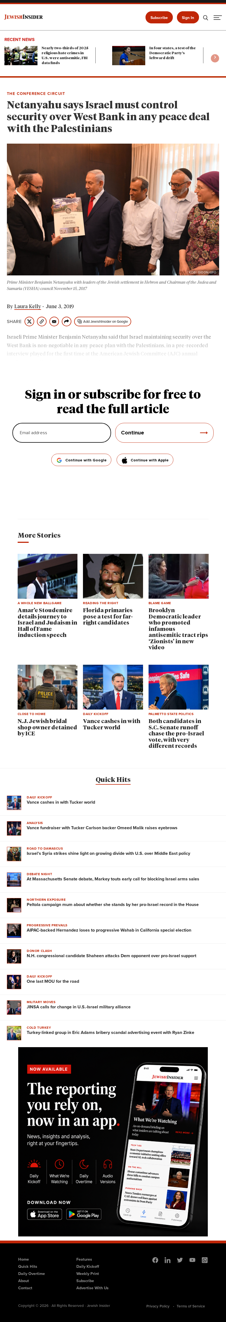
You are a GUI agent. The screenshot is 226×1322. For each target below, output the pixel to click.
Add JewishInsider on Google (105, 321)
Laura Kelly (27, 306)
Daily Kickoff (87, 1266)
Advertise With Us (92, 1288)
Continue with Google (86, 460)
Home (23, 1259)
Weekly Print (87, 1274)
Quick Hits (113, 780)
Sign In (188, 18)
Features (84, 1259)
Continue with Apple (150, 460)
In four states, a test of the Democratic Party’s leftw (172, 53)
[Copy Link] (42, 321)
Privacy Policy (158, 1306)
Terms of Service (191, 1306)
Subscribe (159, 18)
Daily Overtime (31, 1274)
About (23, 1281)
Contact (25, 1288)
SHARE (14, 321)
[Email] (54, 321)
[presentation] (215, 58)
